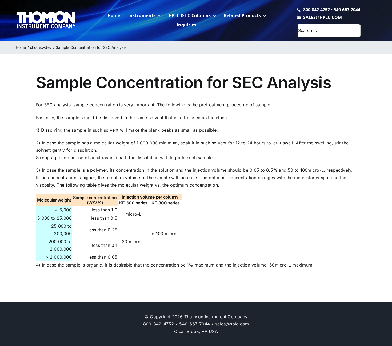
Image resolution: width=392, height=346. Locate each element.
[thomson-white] (46, 13)
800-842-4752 (316, 10)
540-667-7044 (347, 10)
